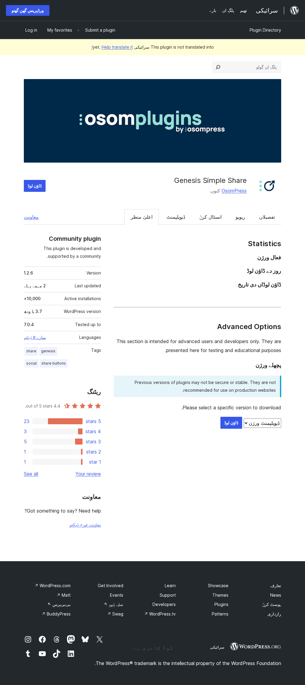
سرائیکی (217, 647)
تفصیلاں (267, 217)
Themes (220, 595)
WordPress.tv (160, 613)
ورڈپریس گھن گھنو (28, 10)
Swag (115, 613)
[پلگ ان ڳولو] (218, 67)
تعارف (275, 585)
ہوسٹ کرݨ (271, 604)
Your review (88, 474)
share (31, 351)
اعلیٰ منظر (141, 217)
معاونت (31, 217)
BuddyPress (56, 613)
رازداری (274, 613)
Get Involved (110, 585)
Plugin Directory (265, 30)
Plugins (221, 604)
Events (116, 595)
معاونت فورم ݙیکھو (85, 524)
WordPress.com (53, 585)
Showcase (218, 585)
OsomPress (234, 191)
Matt (64, 595)
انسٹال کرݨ (210, 217)
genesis (48, 351)
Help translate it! (112, 47)
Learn (170, 585)
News (275, 595)
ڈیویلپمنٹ (175, 217)
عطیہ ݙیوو (113, 604)
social (31, 363)
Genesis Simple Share (210, 180)
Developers (164, 604)
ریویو (240, 217)
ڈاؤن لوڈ (35, 185)
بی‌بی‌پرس (59, 604)
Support (168, 595)
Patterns (220, 613)
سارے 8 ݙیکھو (35, 337)
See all (31, 474)
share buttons (53, 363)
